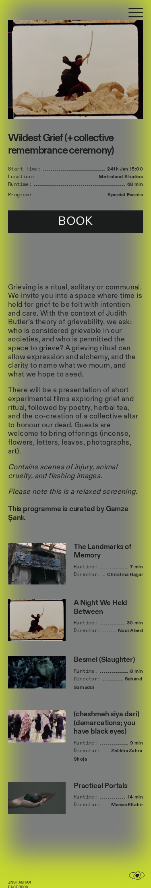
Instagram (19, 882)
